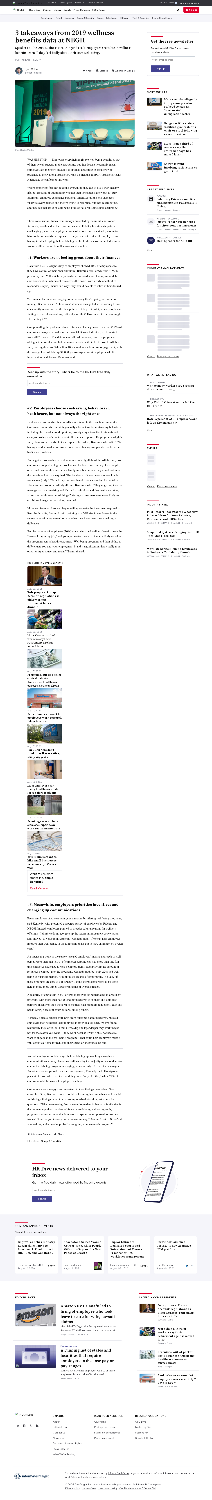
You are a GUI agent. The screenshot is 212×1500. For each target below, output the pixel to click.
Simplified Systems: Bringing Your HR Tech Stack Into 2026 (173, 534)
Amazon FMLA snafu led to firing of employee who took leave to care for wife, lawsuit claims (88, 1314)
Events (67, 10)
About (56, 1421)
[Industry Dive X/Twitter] (30, 1425)
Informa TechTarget (118, 1473)
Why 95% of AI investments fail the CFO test (171, 404)
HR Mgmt (124, 18)
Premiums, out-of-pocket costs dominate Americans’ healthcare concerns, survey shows (176, 1357)
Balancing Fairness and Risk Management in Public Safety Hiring (177, 202)
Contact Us (59, 1432)
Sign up (193, 9)
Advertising (100, 1421)
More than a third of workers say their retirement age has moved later (178, 149)
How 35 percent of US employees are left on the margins (172, 420)
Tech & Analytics (140, 18)
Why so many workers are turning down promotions (170, 387)
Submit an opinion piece (107, 1432)
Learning (69, 18)
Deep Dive (35, 10)
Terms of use (89, 1488)
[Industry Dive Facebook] (24, 1425)
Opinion (47, 10)
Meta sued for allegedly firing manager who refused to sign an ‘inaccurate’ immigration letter (180, 106)
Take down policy (107, 1488)
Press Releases (82, 10)
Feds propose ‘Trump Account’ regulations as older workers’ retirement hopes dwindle (176, 1310)
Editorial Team (60, 1427)
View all (151, 250)
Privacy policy (72, 1488)
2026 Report (99, 10)
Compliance (46, 18)
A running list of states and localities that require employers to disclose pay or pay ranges (87, 1358)
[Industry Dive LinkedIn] (17, 1425)
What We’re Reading (64, 1454)
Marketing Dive (66, 3)
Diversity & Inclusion (107, 18)
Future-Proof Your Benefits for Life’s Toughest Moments (176, 223)
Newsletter (59, 1438)
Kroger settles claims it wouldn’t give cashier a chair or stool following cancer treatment (180, 128)
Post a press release (168, 356)
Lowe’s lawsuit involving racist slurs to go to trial (180, 167)
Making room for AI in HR (174, 241)
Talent (59, 18)
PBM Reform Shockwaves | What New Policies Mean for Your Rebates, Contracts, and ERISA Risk (172, 515)
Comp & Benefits (85, 18)
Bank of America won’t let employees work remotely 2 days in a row (177, 1379)
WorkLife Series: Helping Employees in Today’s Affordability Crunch (172, 550)
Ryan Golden (32, 69)
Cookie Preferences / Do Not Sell (137, 1488)
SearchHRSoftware (95, 3)
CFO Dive (52, 3)
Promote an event (167, 486)
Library (57, 10)
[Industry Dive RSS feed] (37, 1425)
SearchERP (79, 3)
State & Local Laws (162, 18)
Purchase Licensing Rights (67, 1443)
